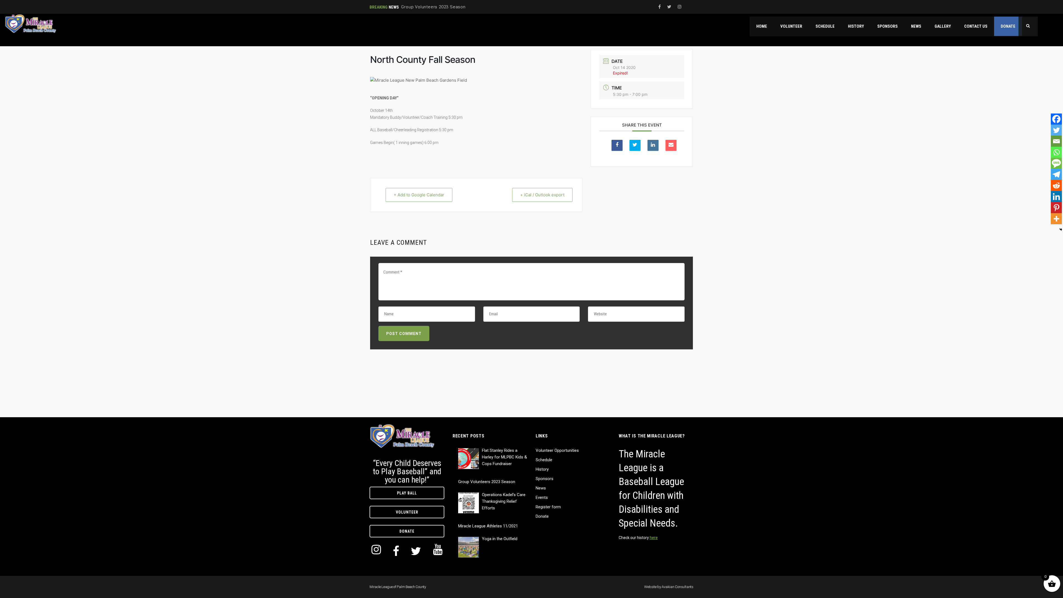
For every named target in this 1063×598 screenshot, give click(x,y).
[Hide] (1061, 229)
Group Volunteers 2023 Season (433, 6)
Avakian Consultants (677, 587)
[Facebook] (1056, 119)
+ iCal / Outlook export (542, 194)
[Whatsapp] (1056, 152)
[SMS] (1056, 163)
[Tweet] (635, 145)
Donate (406, 531)
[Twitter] (1056, 130)
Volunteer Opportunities (557, 450)
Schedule (544, 459)
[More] (1056, 218)
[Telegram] (1056, 174)
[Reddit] (1056, 185)
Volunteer (407, 512)
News (541, 488)
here (654, 537)
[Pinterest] (1056, 207)
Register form (548, 506)
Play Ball (407, 493)
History (542, 469)
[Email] (1056, 141)
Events (542, 497)
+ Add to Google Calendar (419, 194)
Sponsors (544, 478)
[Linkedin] (1056, 196)
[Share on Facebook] (617, 145)
